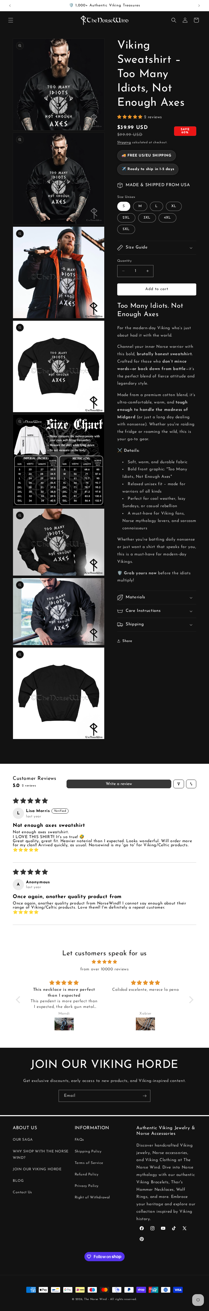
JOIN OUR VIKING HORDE (37, 1169)
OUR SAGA (23, 1140)
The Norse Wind (95, 1299)
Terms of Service (89, 1163)
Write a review (119, 784)
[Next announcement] (199, 5)
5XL (126, 229)
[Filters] (178, 784)
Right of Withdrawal (92, 1197)
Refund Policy (87, 1174)
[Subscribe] (144, 1096)
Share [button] (127, 641)
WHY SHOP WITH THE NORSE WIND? (41, 1155)
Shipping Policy (88, 1151)
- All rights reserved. (122, 1299)
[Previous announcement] (10, 5)
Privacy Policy (87, 1186)
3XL (147, 218)
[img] (104, 962)
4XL (167, 218)
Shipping (124, 142)
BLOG (18, 1181)
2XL (126, 218)
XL (173, 206)
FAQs (79, 1140)
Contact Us (22, 1192)
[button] (10, 20)
